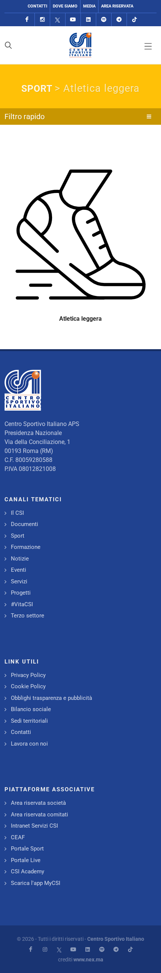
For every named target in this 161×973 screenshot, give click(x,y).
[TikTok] (134, 19)
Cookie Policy (28, 686)
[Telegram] (119, 19)
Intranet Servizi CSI (34, 825)
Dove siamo (65, 6)
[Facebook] (26, 19)
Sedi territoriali (29, 720)
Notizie (20, 558)
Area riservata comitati (39, 814)
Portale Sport (27, 848)
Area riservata (117, 6)
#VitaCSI (22, 604)
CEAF (18, 837)
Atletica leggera (80, 318)
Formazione (25, 547)
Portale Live (25, 860)
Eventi (18, 569)
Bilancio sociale (31, 709)
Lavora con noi (29, 743)
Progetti (21, 592)
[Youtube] (73, 19)
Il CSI (17, 513)
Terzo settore (27, 615)
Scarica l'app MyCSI (35, 883)
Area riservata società (38, 803)
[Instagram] (42, 19)
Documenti (24, 524)
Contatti (37, 6)
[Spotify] (103, 19)
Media (89, 6)
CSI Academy (27, 871)
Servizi (19, 581)
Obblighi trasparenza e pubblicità (51, 698)
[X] (57, 19)
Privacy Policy (28, 675)
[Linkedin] (88, 19)
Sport (17, 535)
